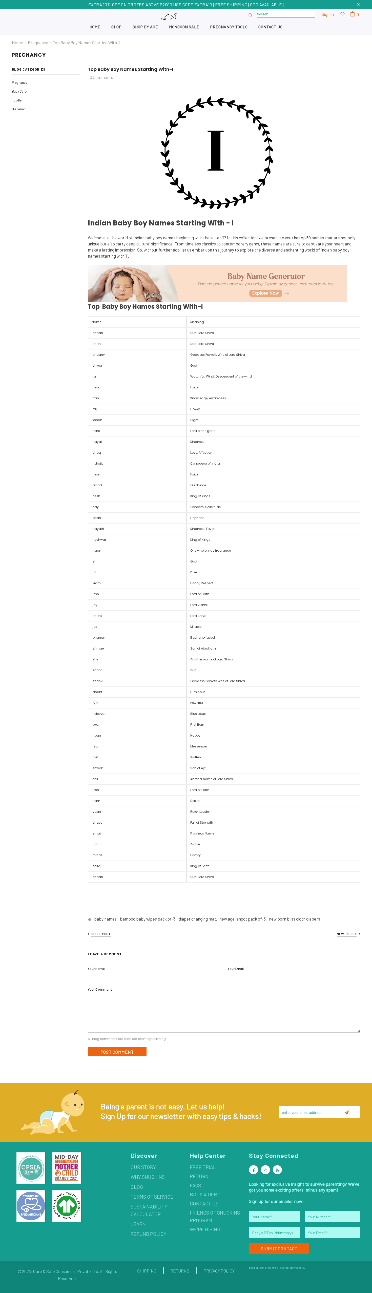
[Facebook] (253, 1169)
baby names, (107, 918)
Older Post (101, 933)
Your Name (96, 969)
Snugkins (270, 1267)
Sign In (328, 14)
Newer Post (347, 933)
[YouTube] (277, 1169)
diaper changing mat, (199, 918)
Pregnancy (38, 42)
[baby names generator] (217, 283)
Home (17, 42)
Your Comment (100, 989)
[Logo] (186, 22)
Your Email (236, 969)
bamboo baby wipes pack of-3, (149, 918)
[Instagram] (265, 1169)
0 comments (101, 77)
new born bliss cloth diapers (294, 918)
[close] (358, 4)
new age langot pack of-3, (244, 918)
